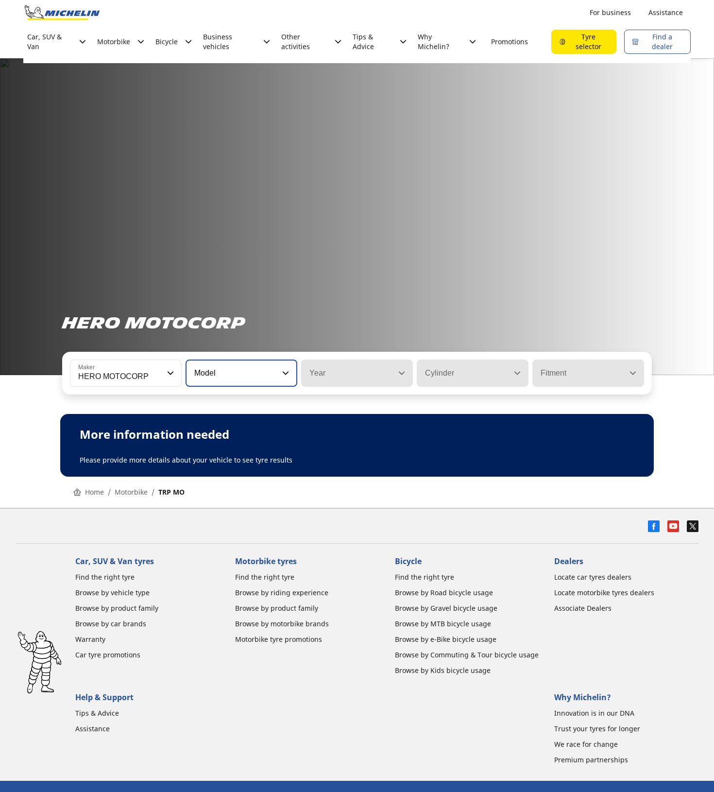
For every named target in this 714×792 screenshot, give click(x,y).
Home (94, 492)
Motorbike (131, 492)
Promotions (509, 41)
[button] (169, 373)
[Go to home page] (62, 12)
